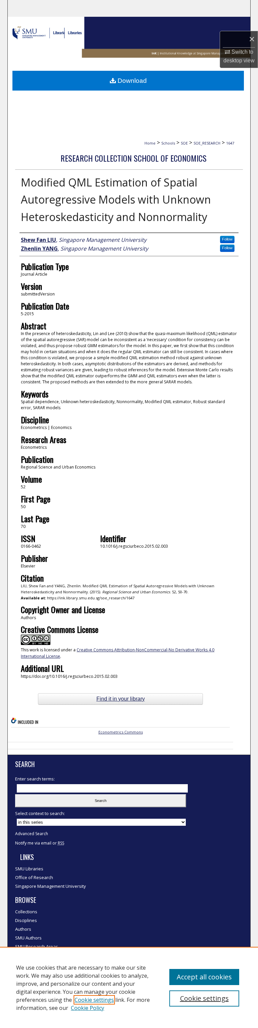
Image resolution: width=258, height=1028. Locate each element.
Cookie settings (94, 1000)
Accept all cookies (204, 976)
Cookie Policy (87, 1008)
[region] (129, 987)
